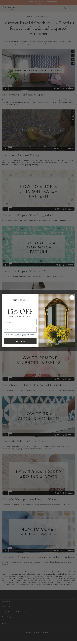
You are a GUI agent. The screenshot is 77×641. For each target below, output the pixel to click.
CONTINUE (20, 341)
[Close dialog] (72, 297)
